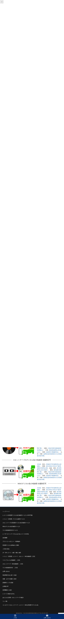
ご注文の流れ (6, 549)
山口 (38, 452)
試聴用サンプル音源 (8, 582)
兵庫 (52, 448)
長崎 (51, 454)
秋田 (56, 464)
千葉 (58, 466)
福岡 (45, 454)
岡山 (56, 450)
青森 (47, 464)
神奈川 (51, 466)
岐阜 (58, 470)
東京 (47, 466)
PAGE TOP (61, 611)
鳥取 (50, 450)
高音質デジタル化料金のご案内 (11, 545)
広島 (59, 450)
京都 (55, 448)
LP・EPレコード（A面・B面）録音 (12, 552)
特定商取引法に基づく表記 (10, 575)
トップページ (6, 511)
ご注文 (15, 617)
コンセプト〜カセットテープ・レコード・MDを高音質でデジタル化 (20, 605)
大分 (57, 454)
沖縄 (42, 456)
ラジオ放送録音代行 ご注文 (10, 567)
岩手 (50, 464)
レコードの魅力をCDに (9, 593)
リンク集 (5, 601)
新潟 (58, 468)
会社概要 (5, 537)
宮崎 (60, 454)
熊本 (54, 454)
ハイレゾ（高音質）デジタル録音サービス (14, 519)
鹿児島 (39, 456)
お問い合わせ (6, 571)
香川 (50, 452)
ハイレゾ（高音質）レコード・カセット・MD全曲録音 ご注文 (19, 556)
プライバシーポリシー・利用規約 (11, 541)
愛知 (55, 470)
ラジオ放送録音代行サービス (10, 530)
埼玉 (55, 466)
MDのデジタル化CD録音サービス (11, 526)
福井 (46, 470)
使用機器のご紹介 (7, 590)
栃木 (40, 468)
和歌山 (41, 450)
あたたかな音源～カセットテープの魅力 (13, 597)
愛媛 (53, 452)
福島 (38, 466)
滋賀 (58, 448)
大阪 (49, 448)
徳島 (47, 452)
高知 (56, 452)
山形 (59, 464)
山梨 (46, 468)
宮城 (53, 464)
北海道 (39, 464)
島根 (53, 450)
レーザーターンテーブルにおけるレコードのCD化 (16, 534)
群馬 (43, 468)
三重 (40, 448)
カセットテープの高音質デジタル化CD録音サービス (16, 522)
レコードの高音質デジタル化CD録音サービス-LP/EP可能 (17, 515)
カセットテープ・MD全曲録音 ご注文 (13, 564)
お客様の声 (5, 586)
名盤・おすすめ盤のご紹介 (10, 579)
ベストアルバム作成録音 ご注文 (11, 560)
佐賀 (48, 454)
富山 (40, 470)
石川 (43, 470)
